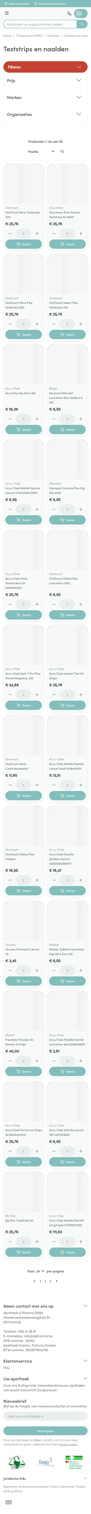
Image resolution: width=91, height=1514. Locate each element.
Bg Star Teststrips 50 (19, 1220)
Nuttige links (27, 1385)
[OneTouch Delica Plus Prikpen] (24, 826)
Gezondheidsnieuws (53, 1385)
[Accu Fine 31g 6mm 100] (24, 365)
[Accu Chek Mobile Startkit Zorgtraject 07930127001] (67, 1192)
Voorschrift (28, 1390)
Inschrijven (45, 1430)
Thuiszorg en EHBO (29, 35)
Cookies (80, 1486)
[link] (35, 1281)
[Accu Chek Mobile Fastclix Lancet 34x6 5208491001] (67, 735)
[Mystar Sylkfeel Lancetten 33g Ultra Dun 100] (67, 921)
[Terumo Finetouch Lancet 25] (24, 921)
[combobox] (40, 24)
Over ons (10, 1385)
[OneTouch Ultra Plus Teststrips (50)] (24, 274)
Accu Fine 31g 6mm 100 (20, 393)
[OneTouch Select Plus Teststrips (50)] (67, 274)
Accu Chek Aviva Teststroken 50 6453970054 (16, 583)
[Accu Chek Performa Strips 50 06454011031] (24, 1101)
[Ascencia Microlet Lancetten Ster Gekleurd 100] (67, 365)
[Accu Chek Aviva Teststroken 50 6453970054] (24, 550)
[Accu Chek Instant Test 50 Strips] (67, 645)
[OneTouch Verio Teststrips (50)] (24, 184)
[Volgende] (56, 1281)
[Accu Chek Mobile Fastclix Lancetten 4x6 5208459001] (67, 1011)
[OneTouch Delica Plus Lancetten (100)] (67, 550)
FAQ (6, 1367)
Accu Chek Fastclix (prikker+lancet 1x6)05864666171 (61, 859)
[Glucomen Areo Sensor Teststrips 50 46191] (67, 184)
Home (7, 35)
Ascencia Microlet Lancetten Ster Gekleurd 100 (66, 397)
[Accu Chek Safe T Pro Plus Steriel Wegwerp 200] (24, 645)
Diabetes (53, 35)
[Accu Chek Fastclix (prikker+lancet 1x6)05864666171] (67, 826)
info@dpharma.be (38, 1335)
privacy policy (68, 1444)
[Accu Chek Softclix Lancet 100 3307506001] (67, 1101)
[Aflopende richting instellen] (62, 151)
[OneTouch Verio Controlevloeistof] (24, 735)
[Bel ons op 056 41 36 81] (69, 13)
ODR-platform (13, 1491)
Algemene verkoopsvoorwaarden (26, 1486)
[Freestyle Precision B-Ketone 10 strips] (24, 1011)
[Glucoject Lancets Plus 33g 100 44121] (67, 460)
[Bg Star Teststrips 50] (24, 1192)
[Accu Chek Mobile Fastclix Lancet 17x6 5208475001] (24, 460)
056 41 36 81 (27, 1331)
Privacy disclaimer (62, 1486)
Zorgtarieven (47, 1390)
